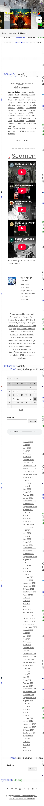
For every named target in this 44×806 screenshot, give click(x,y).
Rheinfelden (30, 121)
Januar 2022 (28, 580)
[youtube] (20, 789)
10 (9, 395)
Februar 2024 (28, 524)
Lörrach (13, 113)
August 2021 (28, 595)
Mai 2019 (26, 674)
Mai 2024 (27, 515)
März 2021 (27, 609)
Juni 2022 (27, 565)
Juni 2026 (27, 448)
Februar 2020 (28, 648)
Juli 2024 (26, 512)
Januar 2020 (28, 650)
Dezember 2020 (29, 618)
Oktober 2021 (28, 589)
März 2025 (27, 492)
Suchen (10, 417)
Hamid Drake (23, 102)
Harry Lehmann (25, 326)
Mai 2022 (26, 568)
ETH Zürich (19, 100)
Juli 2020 (26, 633)
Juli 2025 (26, 480)
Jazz (19, 105)
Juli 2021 (26, 598)
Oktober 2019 (28, 659)
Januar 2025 (28, 498)
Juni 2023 (27, 533)
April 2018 (27, 712)
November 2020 (29, 621)
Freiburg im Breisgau (26, 323)
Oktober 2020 (28, 624)
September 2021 (29, 592)
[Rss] (37, 789)
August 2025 (28, 477)
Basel (10, 97)
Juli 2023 (26, 530)
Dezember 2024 (29, 501)
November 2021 (29, 586)
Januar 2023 (28, 545)
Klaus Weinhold (21, 110)
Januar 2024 (28, 527)
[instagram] (28, 789)
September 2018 (29, 698)
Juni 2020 (27, 636)
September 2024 (30, 507)
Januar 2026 (28, 462)
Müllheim (11, 115)
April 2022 (27, 571)
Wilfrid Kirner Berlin (27, 131)
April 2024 (27, 518)
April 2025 (27, 489)
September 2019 (29, 662)
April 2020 (27, 642)
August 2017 (28, 736)
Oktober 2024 (28, 504)
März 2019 (27, 680)
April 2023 (27, 539)
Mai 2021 (26, 603)
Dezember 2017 (29, 724)
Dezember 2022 (29, 548)
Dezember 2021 (29, 583)
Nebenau (20, 115)
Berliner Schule (19, 97)
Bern (29, 97)
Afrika (17, 94)
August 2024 (28, 510)
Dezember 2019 (29, 653)
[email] (33, 789)
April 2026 (27, 454)
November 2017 (29, 727)
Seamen (24, 156)
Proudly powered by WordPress (22, 798)
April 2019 (27, 677)
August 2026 (28, 442)
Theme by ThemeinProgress (25, 796)
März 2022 (27, 574)
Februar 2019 (28, 683)
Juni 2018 (26, 706)
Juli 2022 (26, 562)
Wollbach (11, 134)
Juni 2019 (26, 671)
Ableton (32, 92)
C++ (33, 97)
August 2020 (28, 630)
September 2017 (29, 733)
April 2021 (26, 606)
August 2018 (28, 700)
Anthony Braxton (28, 94)
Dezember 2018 (29, 689)
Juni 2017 (26, 742)
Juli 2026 (26, 445)
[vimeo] (24, 789)
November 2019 (29, 656)
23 (35, 399)
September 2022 (30, 557)
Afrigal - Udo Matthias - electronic (22, 14)
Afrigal (20, 84)
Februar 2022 (28, 577)
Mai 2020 (26, 639)
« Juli (21, 410)
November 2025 (29, 468)
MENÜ (39, 19)
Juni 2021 (26, 601)
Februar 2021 (28, 612)
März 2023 (27, 542)
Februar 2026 (28, 460)
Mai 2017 (26, 745)
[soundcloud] (11, 789)
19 (18, 399)
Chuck (10, 100)
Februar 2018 (28, 718)
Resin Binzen (19, 121)
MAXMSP (31, 113)
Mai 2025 (26, 486)
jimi (29, 105)
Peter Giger (12, 118)
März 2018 (27, 715)
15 (30, 395)
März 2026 (27, 457)
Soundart (11, 123)
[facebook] (7, 789)
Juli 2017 (26, 739)
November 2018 (29, 692)
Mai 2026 (26, 451)
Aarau (23, 92)
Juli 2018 (26, 703)
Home (4, 33)
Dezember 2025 (29, 465)
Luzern (21, 113)
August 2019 (28, 665)
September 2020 (30, 627)
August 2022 (28, 559)
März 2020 (27, 645)
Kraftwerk (32, 110)
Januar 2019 (28, 686)
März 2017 (27, 750)
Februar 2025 (28, 495)
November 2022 (29, 551)
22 (30, 399)
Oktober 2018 (28, 695)
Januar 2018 (28, 721)
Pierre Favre (25, 343)
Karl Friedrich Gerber (19, 331)
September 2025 (30, 474)
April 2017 (27, 747)
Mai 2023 (26, 536)
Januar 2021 (28, 615)
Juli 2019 (26, 668)
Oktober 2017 (28, 730)
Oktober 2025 (28, 471)
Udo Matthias (24, 123)
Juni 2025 (27, 483)
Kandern (20, 108)
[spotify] (16, 789)
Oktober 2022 (28, 554)
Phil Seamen (24, 118)
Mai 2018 (26, 709)
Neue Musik (30, 115)
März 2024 (27, 521)
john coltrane (22, 329)
